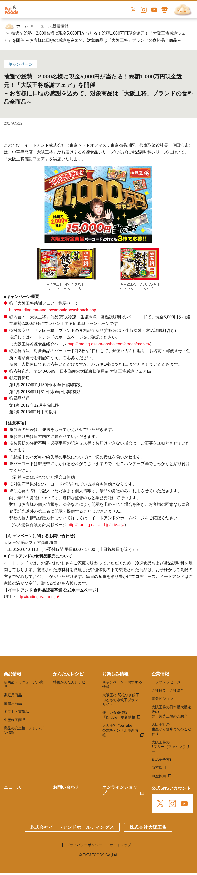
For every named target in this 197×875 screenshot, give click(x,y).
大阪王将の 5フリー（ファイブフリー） (171, 746)
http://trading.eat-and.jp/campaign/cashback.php (52, 310)
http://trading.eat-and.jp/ (37, 597)
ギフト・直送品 (16, 712)
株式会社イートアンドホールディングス (72, 827)
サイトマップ (120, 845)
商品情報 (12, 673)
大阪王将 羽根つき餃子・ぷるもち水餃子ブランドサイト (122, 699)
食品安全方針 (162, 759)
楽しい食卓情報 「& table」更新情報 (118, 715)
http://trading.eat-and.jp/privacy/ (96, 525)
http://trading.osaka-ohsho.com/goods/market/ (109, 344)
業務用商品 (13, 703)
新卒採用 (159, 768)
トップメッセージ (166, 682)
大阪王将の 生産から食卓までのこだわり (171, 729)
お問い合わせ (66, 787)
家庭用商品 (13, 695)
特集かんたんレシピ (69, 682)
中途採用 (159, 776)
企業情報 (160, 673)
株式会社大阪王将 (148, 827)
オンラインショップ (119, 790)
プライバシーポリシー (84, 845)
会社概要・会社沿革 (168, 690)
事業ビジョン (162, 699)
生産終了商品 (14, 720)
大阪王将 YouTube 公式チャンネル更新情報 (120, 730)
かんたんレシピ (68, 673)
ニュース (12, 787)
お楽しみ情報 (115, 673)
